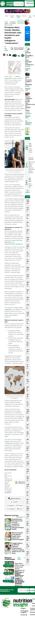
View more (19, 517)
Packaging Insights (24, 611)
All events (27, 191)
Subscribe (32, 590)
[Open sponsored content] (18, 12)
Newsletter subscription (30, 2)
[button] (14, 501)
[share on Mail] (10, 55)
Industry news (12, 16)
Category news (18, 16)
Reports (24, 16)
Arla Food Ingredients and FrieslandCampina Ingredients (13, 242)
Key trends (30, 16)
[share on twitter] (7, 55)
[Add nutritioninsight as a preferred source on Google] (17, 48)
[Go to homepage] (16, 607)
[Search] (22, 4)
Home (6, 16)
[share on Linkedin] (4, 55)
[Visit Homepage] (8, 7)
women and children (11, 315)
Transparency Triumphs (12, 443)
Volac (14, 240)
